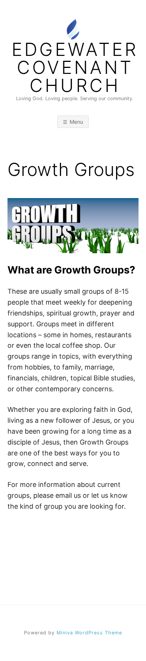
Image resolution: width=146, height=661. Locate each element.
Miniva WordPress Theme (89, 632)
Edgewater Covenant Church (75, 68)
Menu (76, 122)
